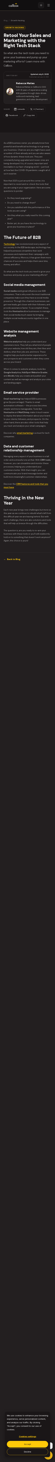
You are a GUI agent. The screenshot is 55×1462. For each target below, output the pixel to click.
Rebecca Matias (25, 83)
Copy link (31, 115)
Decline (27, 1451)
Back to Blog (12, 559)
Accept (27, 1444)
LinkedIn (21, 109)
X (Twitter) (38, 109)
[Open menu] (48, 5)
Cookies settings (27, 1436)
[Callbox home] (14, 5)
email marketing (25, 433)
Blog (5, 20)
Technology (9, 244)
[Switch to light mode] (41, 5)
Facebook (13, 115)
